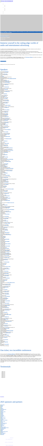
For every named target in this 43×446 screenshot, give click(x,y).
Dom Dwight (6, 179)
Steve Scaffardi (7, 250)
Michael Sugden (7, 200)
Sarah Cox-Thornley (9, 170)
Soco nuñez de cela (8, 321)
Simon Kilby (6, 89)
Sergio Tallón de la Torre (11, 282)
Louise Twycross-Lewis (10, 202)
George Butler (7, 344)
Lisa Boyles (5, 289)
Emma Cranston (7, 223)
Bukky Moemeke (8, 105)
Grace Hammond (8, 129)
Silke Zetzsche (7, 143)
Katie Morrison (7, 232)
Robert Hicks (6, 218)
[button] (3, 61)
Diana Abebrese (7, 305)
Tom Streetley (7, 116)
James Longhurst (8, 243)
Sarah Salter (6, 323)
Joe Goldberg (6, 184)
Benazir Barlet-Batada (10, 168)
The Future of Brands (29, 57)
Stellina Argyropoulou (10, 330)
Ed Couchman (7, 100)
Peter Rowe (5, 227)
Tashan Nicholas (7, 207)
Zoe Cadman (6, 131)
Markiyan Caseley (8, 211)
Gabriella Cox (7, 107)
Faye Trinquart (7, 109)
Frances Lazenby (8, 266)
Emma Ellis (5, 312)
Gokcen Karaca (7, 195)
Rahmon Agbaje (7, 136)
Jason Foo (5, 186)
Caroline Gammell (8, 314)
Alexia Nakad (7, 225)
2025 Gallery (5, 13)
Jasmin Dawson (7, 91)
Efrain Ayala (6, 177)
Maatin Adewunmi (8, 138)
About (4, 4)
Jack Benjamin (7, 239)
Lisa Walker (6, 98)
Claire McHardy (7, 300)
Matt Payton (6, 259)
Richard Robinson (8, 234)
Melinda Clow (7, 316)
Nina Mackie (6, 114)
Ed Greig (4, 264)
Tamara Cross (7, 193)
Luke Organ (6, 120)
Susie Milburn (7, 275)
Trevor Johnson (7, 82)
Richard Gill (6, 145)
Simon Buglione (7, 175)
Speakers (6, 10)
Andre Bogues (7, 307)
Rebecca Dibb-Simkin (10, 159)
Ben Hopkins (6, 298)
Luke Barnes (6, 339)
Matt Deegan (6, 127)
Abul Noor (5, 93)
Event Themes (6, 8)
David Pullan (6, 163)
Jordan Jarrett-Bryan (9, 147)
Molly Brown (6, 84)
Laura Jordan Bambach (10, 209)
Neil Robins (6, 191)
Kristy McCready (8, 284)
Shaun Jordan (7, 291)
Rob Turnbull (7, 273)
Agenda (4, 7)
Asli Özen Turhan (8, 161)
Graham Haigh (7, 328)
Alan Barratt (6, 152)
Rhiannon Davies (8, 332)
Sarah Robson (7, 216)
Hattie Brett (5, 154)
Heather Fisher (7, 80)
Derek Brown (7, 122)
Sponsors (5, 11)
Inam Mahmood (7, 296)
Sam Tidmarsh (7, 248)
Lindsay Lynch (7, 257)
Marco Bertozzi (7, 268)
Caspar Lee (5, 337)
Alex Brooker (7, 71)
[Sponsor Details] (2, 404)
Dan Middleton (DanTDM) (12, 78)
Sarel (3, 76)
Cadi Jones (5, 280)
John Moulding (7, 241)
